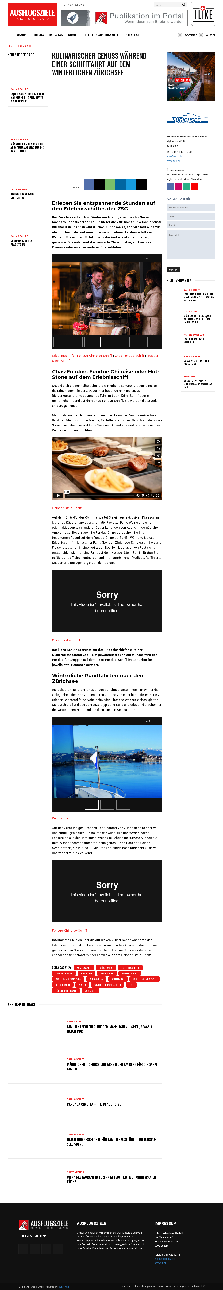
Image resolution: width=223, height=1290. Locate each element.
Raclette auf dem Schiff (68, 979)
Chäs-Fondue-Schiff (129, 356)
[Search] (183, 4)
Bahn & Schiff (26, 46)
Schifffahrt (118, 979)
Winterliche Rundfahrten (107, 985)
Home (11, 46)
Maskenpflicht (129, 973)
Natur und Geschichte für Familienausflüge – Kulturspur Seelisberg (112, 1142)
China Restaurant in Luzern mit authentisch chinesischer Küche (111, 1179)
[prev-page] (169, 399)
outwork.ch (64, 1286)
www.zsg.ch (173, 161)
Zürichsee (90, 990)
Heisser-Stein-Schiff (67, 508)
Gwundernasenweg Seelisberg (22, 196)
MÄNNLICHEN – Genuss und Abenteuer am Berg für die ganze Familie (27, 147)
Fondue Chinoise (64, 973)
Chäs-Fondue (106, 967)
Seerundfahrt (63, 985)
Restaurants (75, 1172)
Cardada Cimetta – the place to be (25, 243)
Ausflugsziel (84, 967)
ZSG (131, 985)
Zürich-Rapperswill (66, 990)
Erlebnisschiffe (63, 356)
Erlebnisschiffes (130, 967)
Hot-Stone (86, 973)
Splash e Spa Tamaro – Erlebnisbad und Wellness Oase (198, 384)
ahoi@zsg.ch (174, 156)
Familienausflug (21, 190)
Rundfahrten (61, 818)
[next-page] (174, 399)
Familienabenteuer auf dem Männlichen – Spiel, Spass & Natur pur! (27, 97)
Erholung (190, 377)
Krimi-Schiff (107, 973)
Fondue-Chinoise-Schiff (94, 356)
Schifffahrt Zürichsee (144, 979)
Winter (82, 985)
